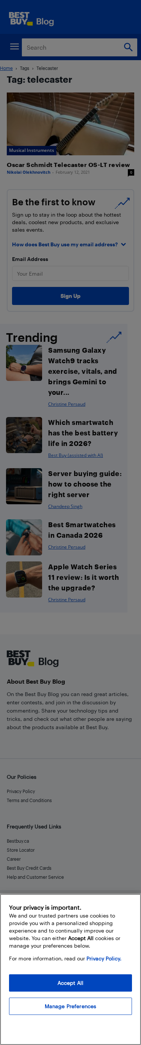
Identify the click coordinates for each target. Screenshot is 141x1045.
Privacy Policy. (103, 958)
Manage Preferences (71, 1006)
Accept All (70, 983)
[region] (70, 969)
